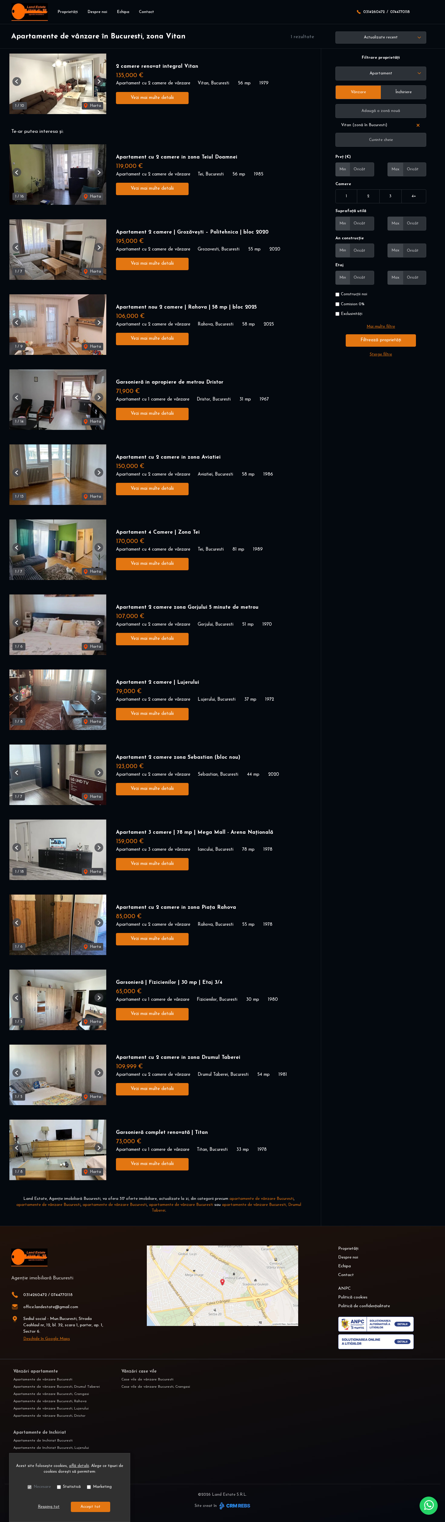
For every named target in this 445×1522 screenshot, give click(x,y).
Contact (146, 12)
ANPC (344, 1288)
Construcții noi (354, 294)
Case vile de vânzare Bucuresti (147, 1379)
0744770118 (400, 12)
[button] (16, 81)
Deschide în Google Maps (46, 1339)
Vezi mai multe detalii (152, 98)
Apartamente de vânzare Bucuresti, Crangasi (51, 1394)
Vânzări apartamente (35, 1371)
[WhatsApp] (429, 1506)
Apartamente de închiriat (39, 1432)
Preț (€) (343, 157)
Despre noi (97, 12)
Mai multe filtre (381, 327)
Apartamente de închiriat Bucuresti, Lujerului (51, 1448)
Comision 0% (352, 304)
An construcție (349, 238)
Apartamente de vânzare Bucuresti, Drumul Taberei (56, 1387)
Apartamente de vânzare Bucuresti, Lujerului (51, 1408)
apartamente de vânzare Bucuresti (261, 1199)
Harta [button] (95, 106)
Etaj (339, 265)
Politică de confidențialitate (364, 1306)
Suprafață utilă (350, 211)
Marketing (102, 1487)
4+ (414, 196)
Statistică (72, 1487)
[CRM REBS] (234, 1506)
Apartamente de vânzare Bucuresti (42, 1379)
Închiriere (403, 92)
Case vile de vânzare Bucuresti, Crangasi (155, 1387)
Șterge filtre (381, 354)
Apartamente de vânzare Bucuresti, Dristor (49, 1416)
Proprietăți (68, 12)
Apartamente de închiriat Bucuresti (43, 1440)
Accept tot (91, 1507)
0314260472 (374, 12)
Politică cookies (353, 1297)
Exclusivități (351, 314)
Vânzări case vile (139, 1371)
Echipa (123, 12)
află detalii (79, 1466)
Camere (343, 184)
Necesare (42, 1487)
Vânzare (358, 92)
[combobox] (380, 73)
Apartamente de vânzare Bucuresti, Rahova (50, 1401)
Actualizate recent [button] (381, 37)
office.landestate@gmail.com (50, 1307)
